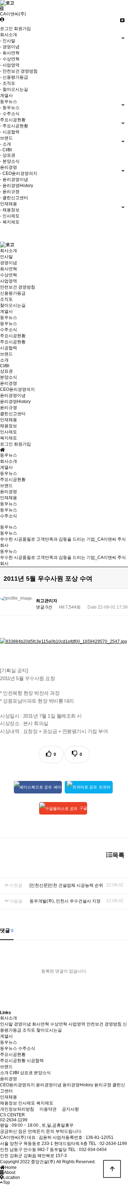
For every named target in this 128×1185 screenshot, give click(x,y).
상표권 (6, 371)
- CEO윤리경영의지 (18, 173)
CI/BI (4, 365)
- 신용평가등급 (14, 77)
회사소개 (8, 250)
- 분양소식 (10, 161)
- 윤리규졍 (10, 191)
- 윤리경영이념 (14, 179)
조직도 (6, 299)
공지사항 (70, 1109)
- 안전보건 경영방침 (19, 71)
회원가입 (22, 28)
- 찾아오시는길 (14, 89)
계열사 (6, 95)
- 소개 (5, 144)
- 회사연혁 (10, 52)
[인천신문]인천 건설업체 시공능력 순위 (66, 885)
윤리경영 (8, 383)
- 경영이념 (10, 46)
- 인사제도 (10, 215)
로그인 (6, 28)
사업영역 (8, 281)
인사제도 (8, 431)
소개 (4, 360)
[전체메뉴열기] (2, 8)
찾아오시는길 (13, 305)
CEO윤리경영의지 (17, 389)
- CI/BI (6, 149)
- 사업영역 (10, 65)
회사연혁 (8, 268)
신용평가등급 (13, 293)
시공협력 (8, 347)
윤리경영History (15, 401)
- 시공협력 (10, 131)
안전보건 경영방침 (17, 287)
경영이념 (8, 262)
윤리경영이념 (13, 395)
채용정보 (8, 425)
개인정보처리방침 (17, 1109)
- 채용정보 (10, 209)
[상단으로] (112, 1169)
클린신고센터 (13, 413)
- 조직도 (7, 83)
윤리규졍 (8, 407)
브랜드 (6, 354)
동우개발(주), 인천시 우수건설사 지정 (65, 901)
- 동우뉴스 (10, 107)
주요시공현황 (13, 335)
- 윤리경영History (16, 185)
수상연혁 (8, 274)
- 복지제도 (10, 222)
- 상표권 (7, 155)
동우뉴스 (8, 317)
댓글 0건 (44, 607)
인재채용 (8, 419)
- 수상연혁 (10, 59)
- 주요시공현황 (14, 125)
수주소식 (8, 329)
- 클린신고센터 (14, 197)
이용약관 (48, 1109)
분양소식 (8, 377)
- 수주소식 (10, 113)
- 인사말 (7, 40)
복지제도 (8, 438)
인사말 (6, 256)
